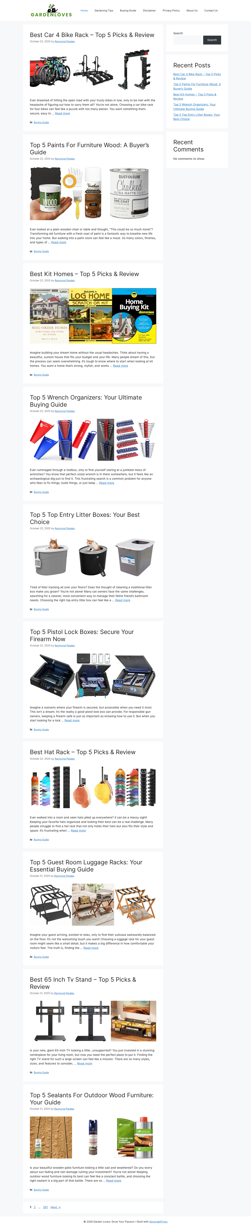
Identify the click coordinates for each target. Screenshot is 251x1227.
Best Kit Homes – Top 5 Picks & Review (84, 273)
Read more (62, 113)
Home (84, 10)
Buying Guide (128, 10)
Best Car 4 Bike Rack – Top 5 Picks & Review (92, 34)
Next (56, 1207)
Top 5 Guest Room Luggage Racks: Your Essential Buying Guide (86, 866)
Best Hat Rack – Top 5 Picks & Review (83, 752)
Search (178, 33)
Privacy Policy (171, 10)
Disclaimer (149, 10)
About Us (192, 10)
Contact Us (211, 10)
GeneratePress (158, 1221)
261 (46, 1207)
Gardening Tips (104, 10)
